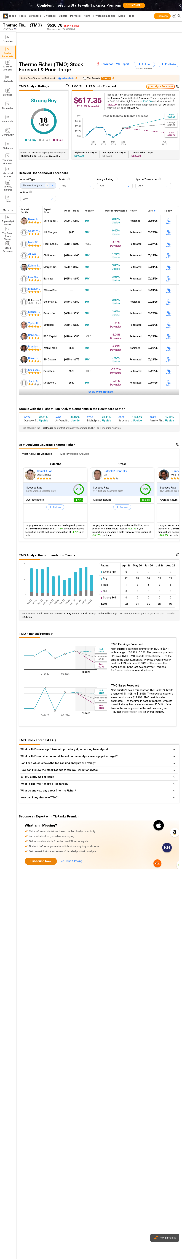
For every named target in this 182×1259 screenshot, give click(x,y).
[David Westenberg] (24, 244)
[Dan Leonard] (24, 336)
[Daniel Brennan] (24, 359)
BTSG (90, 417)
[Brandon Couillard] (24, 348)
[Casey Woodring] (24, 232)
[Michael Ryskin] (24, 313)
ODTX (27, 417)
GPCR (121, 417)
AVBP (58, 417)
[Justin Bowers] (24, 383)
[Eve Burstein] (24, 371)
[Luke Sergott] (24, 278)
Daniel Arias (44, 471)
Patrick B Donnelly (115, 471)
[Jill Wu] (24, 255)
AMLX (153, 417)
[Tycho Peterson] (24, 325)
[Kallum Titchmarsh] (24, 267)
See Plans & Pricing (71, 861)
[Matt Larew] (24, 290)
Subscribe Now (40, 861)
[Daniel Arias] (24, 221)
